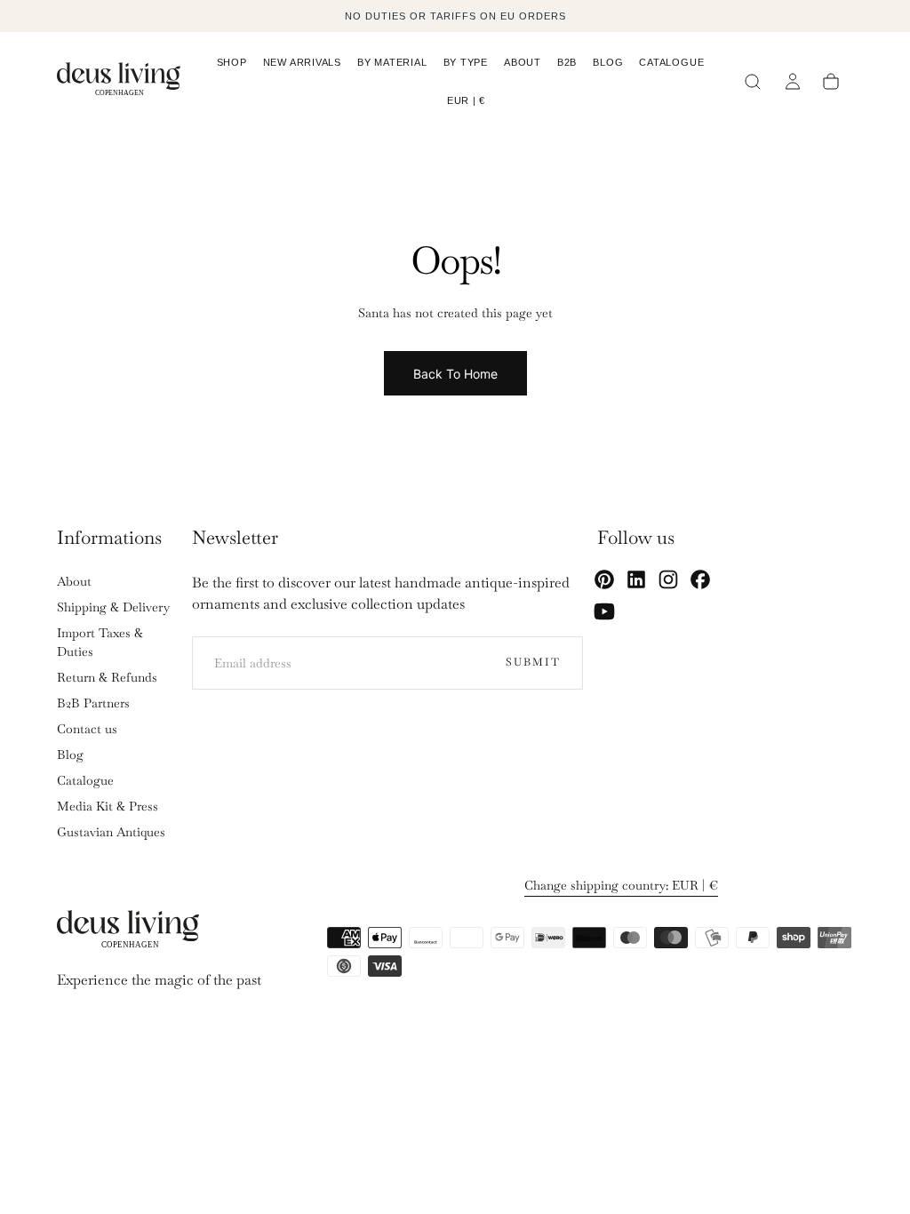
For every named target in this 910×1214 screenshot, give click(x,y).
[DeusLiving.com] (128, 932)
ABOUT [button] (522, 62)
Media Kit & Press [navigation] (107, 806)
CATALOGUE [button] (671, 62)
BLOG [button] (608, 62)
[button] (466, 104)
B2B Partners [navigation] (93, 703)
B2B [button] (567, 62)
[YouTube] (604, 611)
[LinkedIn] (636, 579)
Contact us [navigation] (87, 729)
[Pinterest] (604, 579)
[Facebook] (700, 579)
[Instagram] (668, 579)
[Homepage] (118, 81)
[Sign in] (793, 81)
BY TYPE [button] (465, 62)
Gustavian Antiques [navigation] (111, 832)
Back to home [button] (455, 373)
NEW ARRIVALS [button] (302, 62)
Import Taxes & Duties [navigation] (100, 642)
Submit (533, 662)
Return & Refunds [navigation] (107, 677)
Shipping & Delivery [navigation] (113, 607)
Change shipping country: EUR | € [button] (621, 885)
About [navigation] (74, 581)
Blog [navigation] (70, 755)
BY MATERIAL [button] (392, 62)
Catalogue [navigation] (85, 780)
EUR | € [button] (466, 100)
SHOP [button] (232, 62)
